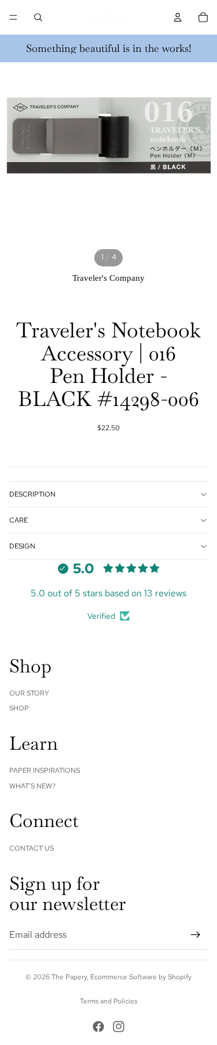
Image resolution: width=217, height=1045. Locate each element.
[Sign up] (195, 935)
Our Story (29, 693)
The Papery (69, 977)
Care (18, 520)
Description (32, 494)
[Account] (177, 17)
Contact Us (31, 848)
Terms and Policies (108, 1001)
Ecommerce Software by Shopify (141, 977)
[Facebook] (98, 1026)
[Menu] (13, 17)
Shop (19, 708)
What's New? (32, 786)
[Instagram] (119, 1026)
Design (22, 546)
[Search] (38, 17)
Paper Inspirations (44, 770)
